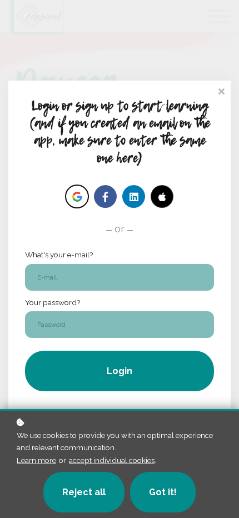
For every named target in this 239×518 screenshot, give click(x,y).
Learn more (36, 460)
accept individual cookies (112, 460)
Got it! (163, 492)
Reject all (84, 492)
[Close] (221, 90)
